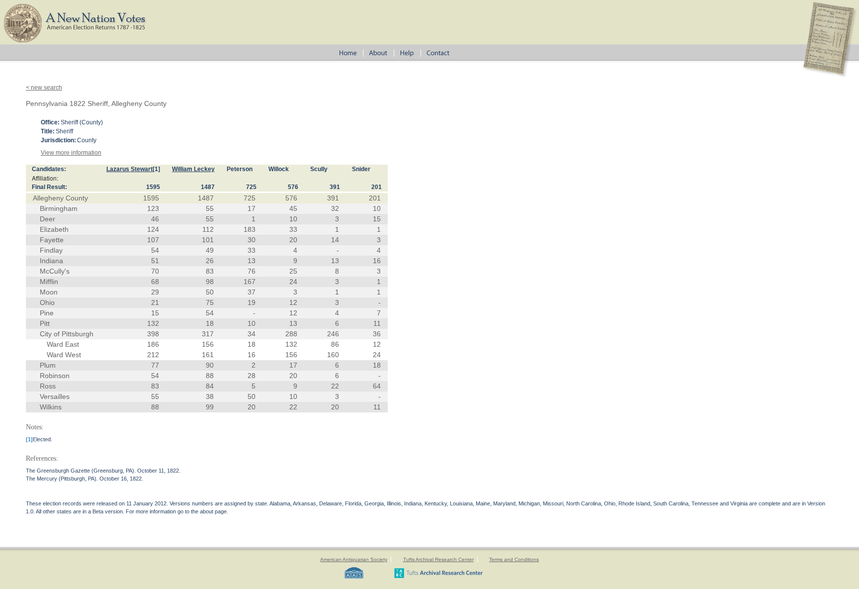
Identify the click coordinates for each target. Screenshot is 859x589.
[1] (156, 169)
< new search (44, 87)
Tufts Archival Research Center (438, 559)
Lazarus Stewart (129, 169)
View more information (71, 152)
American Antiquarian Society (353, 559)
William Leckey (193, 169)
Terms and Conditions (514, 559)
